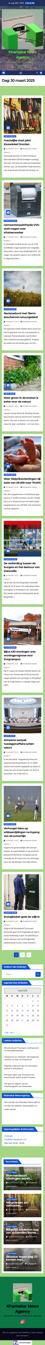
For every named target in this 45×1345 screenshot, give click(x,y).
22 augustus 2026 (16, 1183)
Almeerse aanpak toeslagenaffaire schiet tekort (19, 743)
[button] (37, 73)
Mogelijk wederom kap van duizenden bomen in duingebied (22, 1232)
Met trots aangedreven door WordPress (16, 1332)
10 (7, 1011)
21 (28, 1016)
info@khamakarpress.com (15, 1139)
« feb (6, 1032)
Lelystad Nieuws (10, 309)
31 (7, 1025)
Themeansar (24, 1336)
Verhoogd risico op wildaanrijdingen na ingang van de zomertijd (21, 832)
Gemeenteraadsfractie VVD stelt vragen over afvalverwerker (21, 228)
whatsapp (8, 1136)
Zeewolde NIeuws (10, 220)
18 (12, 1016)
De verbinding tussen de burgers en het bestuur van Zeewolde (21, 567)
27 (22, 1020)
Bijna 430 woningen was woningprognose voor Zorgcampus (19, 655)
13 (22, 1011)
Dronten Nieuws (9, 136)
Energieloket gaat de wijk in (22, 916)
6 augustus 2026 (15, 1264)
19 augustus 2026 (16, 1210)
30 (38, 1020)
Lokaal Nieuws (12, 1172)
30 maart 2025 (12, 149)
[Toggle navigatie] (20, 72)
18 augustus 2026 (16, 1237)
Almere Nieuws (9, 393)
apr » (12, 1032)
